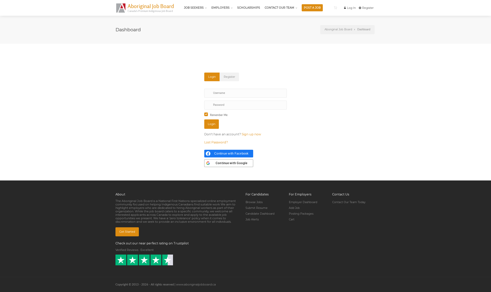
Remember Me (218, 115)
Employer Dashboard (303, 202)
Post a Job (312, 7)
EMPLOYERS (220, 7)
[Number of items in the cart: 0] (335, 8)
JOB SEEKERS (194, 7)
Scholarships (248, 7)
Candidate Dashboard (260, 213)
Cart (291, 219)
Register (367, 8)
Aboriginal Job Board (151, 6)
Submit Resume (257, 208)
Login (212, 77)
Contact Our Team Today (349, 202)
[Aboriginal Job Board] (121, 12)
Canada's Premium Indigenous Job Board (150, 10)
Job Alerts (252, 219)
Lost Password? (216, 142)
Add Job (294, 208)
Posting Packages (301, 213)
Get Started (127, 231)
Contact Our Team (279, 7)
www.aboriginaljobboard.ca (196, 284)
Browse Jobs (254, 202)
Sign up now (251, 134)
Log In (351, 8)
